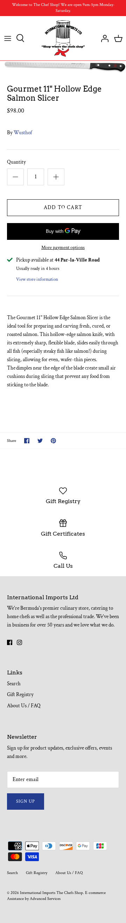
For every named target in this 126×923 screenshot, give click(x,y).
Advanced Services (45, 898)
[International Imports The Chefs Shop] (63, 38)
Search (14, 683)
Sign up (25, 801)
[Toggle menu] (7, 38)
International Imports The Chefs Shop (51, 892)
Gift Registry (20, 694)
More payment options (63, 248)
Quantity (16, 162)
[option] (63, 67)
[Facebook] (9, 642)
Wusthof (23, 132)
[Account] (103, 38)
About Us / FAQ (24, 705)
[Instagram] (19, 642)
